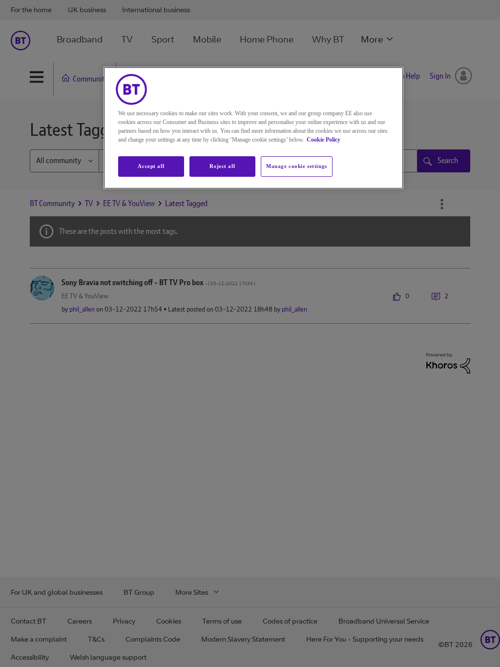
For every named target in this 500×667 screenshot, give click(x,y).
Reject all (222, 166)
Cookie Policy (323, 139)
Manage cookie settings (296, 166)
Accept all (151, 166)
